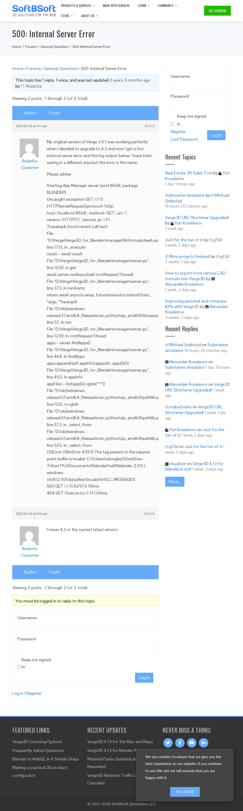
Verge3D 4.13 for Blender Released (118, 750)
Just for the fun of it (184, 239)
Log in (17, 693)
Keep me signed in (36, 663)
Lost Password (184, 139)
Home (17, 68)
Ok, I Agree (185, 792)
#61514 (150, 514)
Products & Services (76, 5)
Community (165, 5)
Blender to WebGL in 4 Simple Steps (45, 759)
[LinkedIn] (203, 743)
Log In (144, 677)
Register (34, 693)
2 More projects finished (187, 256)
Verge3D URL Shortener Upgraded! (197, 217)
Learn (142, 5)
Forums (34, 68)
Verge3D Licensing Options (37, 741)
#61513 (150, 126)
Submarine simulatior (185, 195)
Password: (27, 639)
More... (175, 481)
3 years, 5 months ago (130, 80)
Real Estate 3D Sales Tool (188, 173)
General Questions (61, 68)
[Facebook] (180, 743)
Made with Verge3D (116, 5)
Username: (27, 617)
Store (65, 15)
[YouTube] (191, 743)
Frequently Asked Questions (38, 750)
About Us (87, 15)
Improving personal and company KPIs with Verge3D (195, 303)
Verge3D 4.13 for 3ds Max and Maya (120, 741)
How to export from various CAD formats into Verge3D (195, 275)
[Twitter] (168, 743)
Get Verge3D (217, 10)
